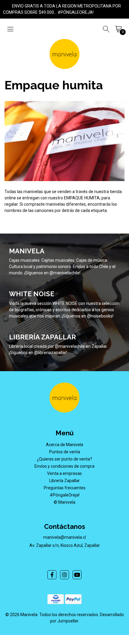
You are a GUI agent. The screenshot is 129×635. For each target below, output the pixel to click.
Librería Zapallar (64, 480)
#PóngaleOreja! (65, 495)
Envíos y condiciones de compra (64, 466)
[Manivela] (65, 53)
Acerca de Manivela (64, 444)
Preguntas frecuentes (65, 487)
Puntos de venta (64, 451)
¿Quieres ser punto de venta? (64, 459)
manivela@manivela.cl (64, 537)
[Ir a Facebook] (52, 575)
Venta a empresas (64, 473)
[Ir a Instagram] (64, 575)
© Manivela (64, 502)
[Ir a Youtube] (77, 575)
